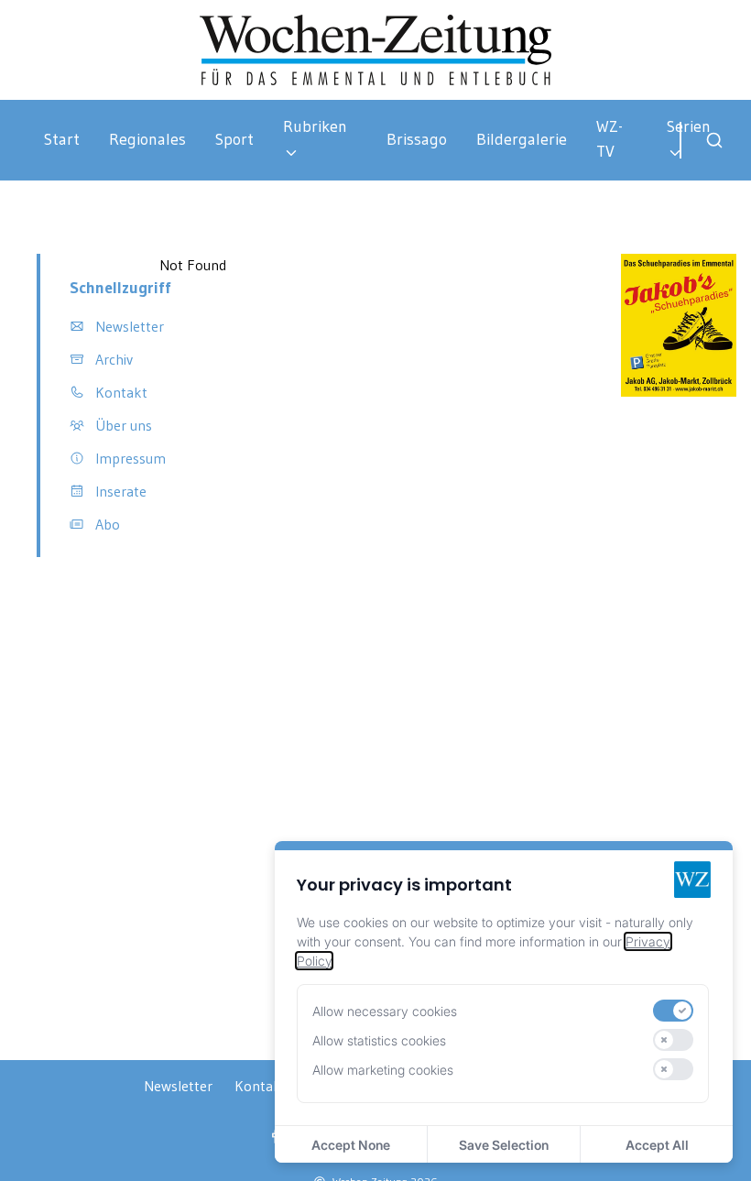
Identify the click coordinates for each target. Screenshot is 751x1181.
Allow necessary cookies (384, 1011)
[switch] (673, 1011)
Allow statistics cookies (379, 1040)
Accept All (657, 1145)
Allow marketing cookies (382, 1069)
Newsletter (178, 1086)
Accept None (350, 1145)
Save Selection (504, 1145)
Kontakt (260, 1086)
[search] (714, 140)
